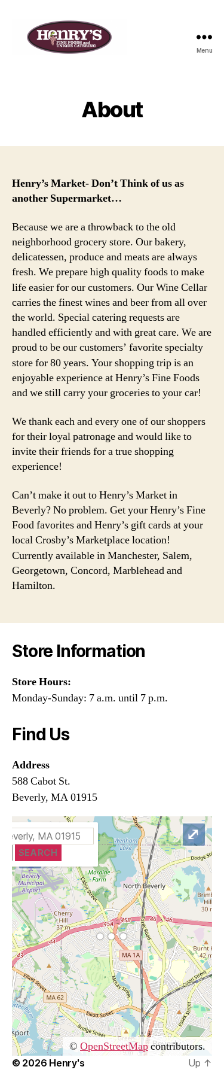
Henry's (66, 1063)
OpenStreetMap (114, 1046)
